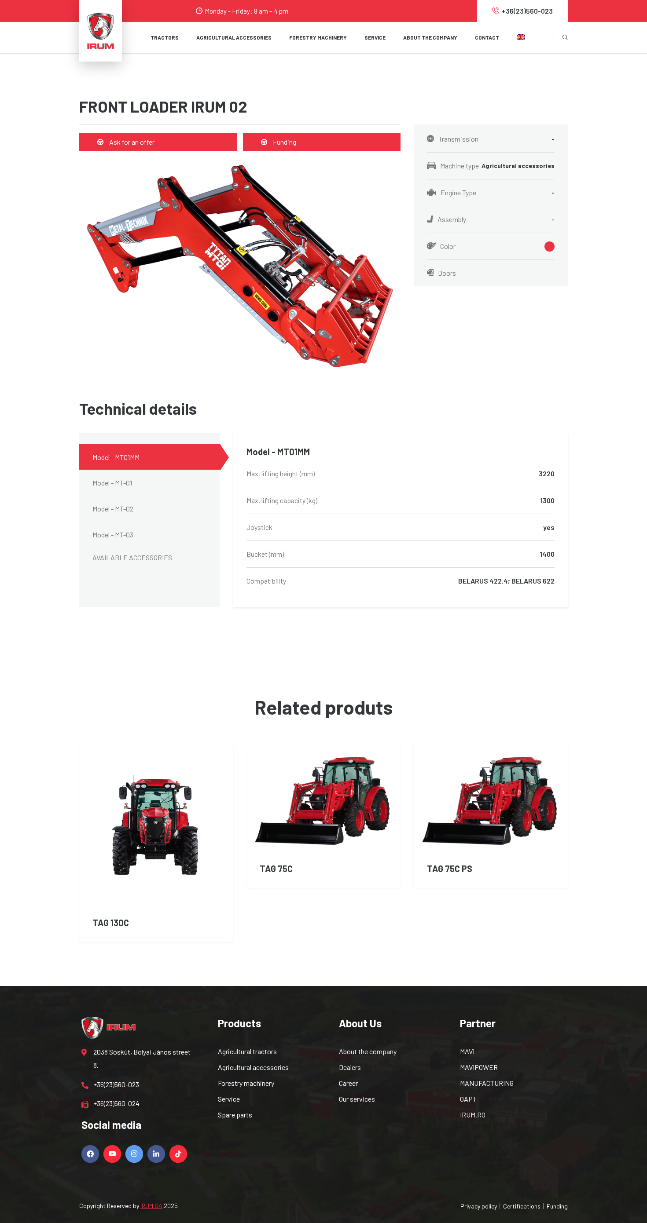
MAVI (467, 1051)
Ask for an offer (131, 142)
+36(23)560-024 (116, 1103)
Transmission (496, 139)
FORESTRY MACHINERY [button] (318, 37)
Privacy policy (478, 1206)
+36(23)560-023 (527, 11)
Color (448, 246)
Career (348, 1083)
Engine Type (498, 192)
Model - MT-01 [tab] (112, 482)
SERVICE (375, 37)
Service (229, 1099)
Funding (284, 142)
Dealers (350, 1067)
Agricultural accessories (253, 1067)
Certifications (521, 1206)
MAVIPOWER (479, 1067)
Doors (447, 273)
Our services (357, 1099)
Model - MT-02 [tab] (112, 508)
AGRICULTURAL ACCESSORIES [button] (234, 37)
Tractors (165, 37)
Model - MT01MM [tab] (116, 457)
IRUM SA (151, 1205)
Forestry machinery (246, 1083)
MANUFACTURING (487, 1083)
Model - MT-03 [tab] (112, 534)
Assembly (496, 219)
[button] (521, 37)
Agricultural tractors (247, 1051)
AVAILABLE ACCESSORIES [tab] (132, 557)
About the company (430, 37)
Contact (487, 37)
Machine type (497, 165)
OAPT (468, 1099)
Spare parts (235, 1114)
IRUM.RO (472, 1114)
